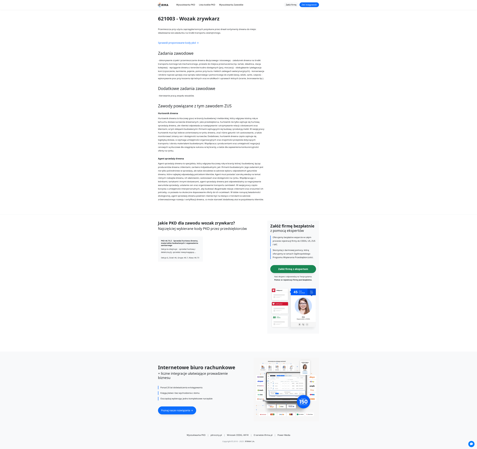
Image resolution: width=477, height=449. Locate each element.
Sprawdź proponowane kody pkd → (178, 42)
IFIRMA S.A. (250, 441)
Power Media (284, 435)
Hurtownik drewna (168, 113)
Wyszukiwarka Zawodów (231, 4)
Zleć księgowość (309, 4)
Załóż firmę (291, 4)
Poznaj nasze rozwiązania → (177, 410)
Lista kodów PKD (207, 4)
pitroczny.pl (216, 435)
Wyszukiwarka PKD (185, 4)
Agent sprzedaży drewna (171, 159)
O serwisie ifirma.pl (263, 435)
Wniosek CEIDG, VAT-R (238, 435)
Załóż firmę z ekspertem (293, 269)
